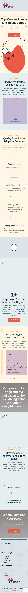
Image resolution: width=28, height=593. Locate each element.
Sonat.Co (14, 590)
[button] (23, 5)
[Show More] (14, 107)
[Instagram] (8, 548)
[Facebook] (3, 548)
